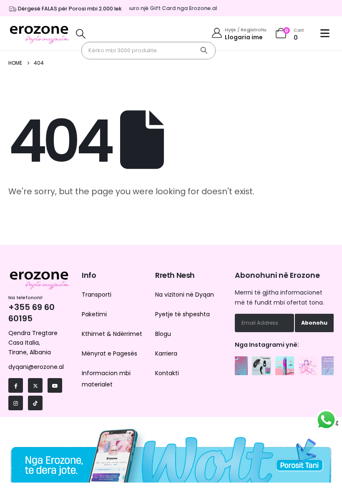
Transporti (96, 294)
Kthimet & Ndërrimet (112, 334)
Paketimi (94, 314)
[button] (81, 33)
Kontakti (167, 373)
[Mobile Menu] (327, 33)
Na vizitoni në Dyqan (184, 294)
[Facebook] (15, 385)
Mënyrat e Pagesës (109, 353)
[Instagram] (15, 403)
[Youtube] (55, 385)
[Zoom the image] (238, 360)
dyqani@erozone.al (36, 367)
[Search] (204, 50)
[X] (35, 385)
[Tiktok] (35, 403)
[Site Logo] (39, 33)
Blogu (163, 334)
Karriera (166, 353)
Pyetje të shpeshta (182, 314)
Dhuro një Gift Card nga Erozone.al (168, 8)
